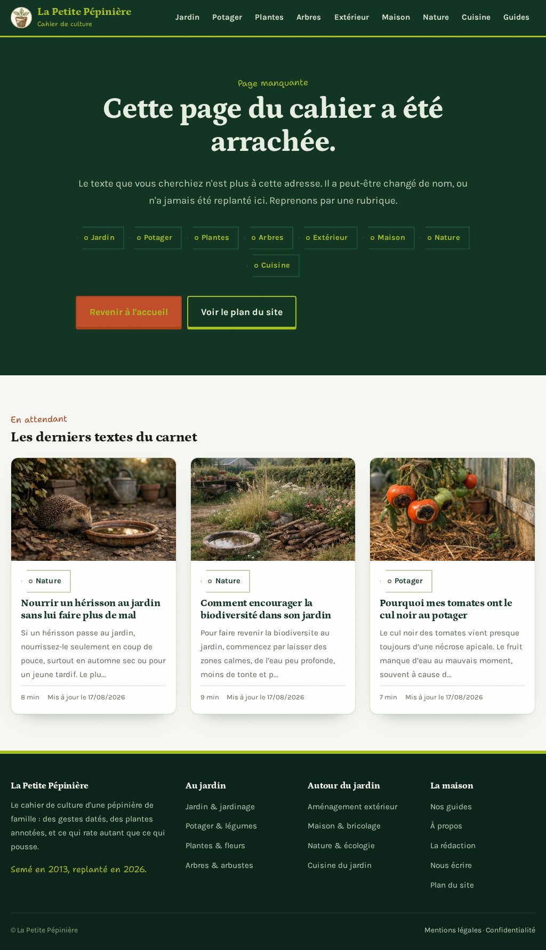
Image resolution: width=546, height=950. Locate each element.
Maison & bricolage (344, 826)
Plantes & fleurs (215, 845)
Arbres (308, 17)
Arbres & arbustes (219, 865)
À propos (446, 826)
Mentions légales (452, 929)
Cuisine (476, 17)
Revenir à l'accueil (129, 312)
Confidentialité (510, 929)
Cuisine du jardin (340, 865)
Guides (516, 17)
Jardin (187, 17)
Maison (396, 17)
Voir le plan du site (242, 312)
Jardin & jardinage (220, 806)
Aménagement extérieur (352, 806)
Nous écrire (451, 865)
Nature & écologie (341, 845)
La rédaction (453, 845)
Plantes (269, 17)
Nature (436, 17)
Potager (227, 17)
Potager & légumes (221, 826)
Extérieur (351, 17)
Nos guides (451, 806)
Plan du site (452, 885)
